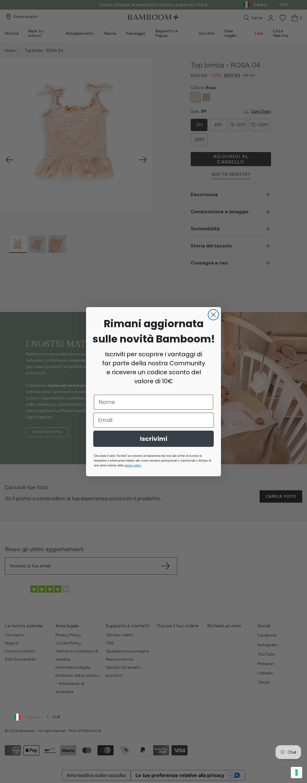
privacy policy (132, 465)
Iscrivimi (153, 439)
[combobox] (32, 717)
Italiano (33, 717)
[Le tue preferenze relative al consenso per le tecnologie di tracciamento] (296, 772)
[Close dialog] (213, 314)
